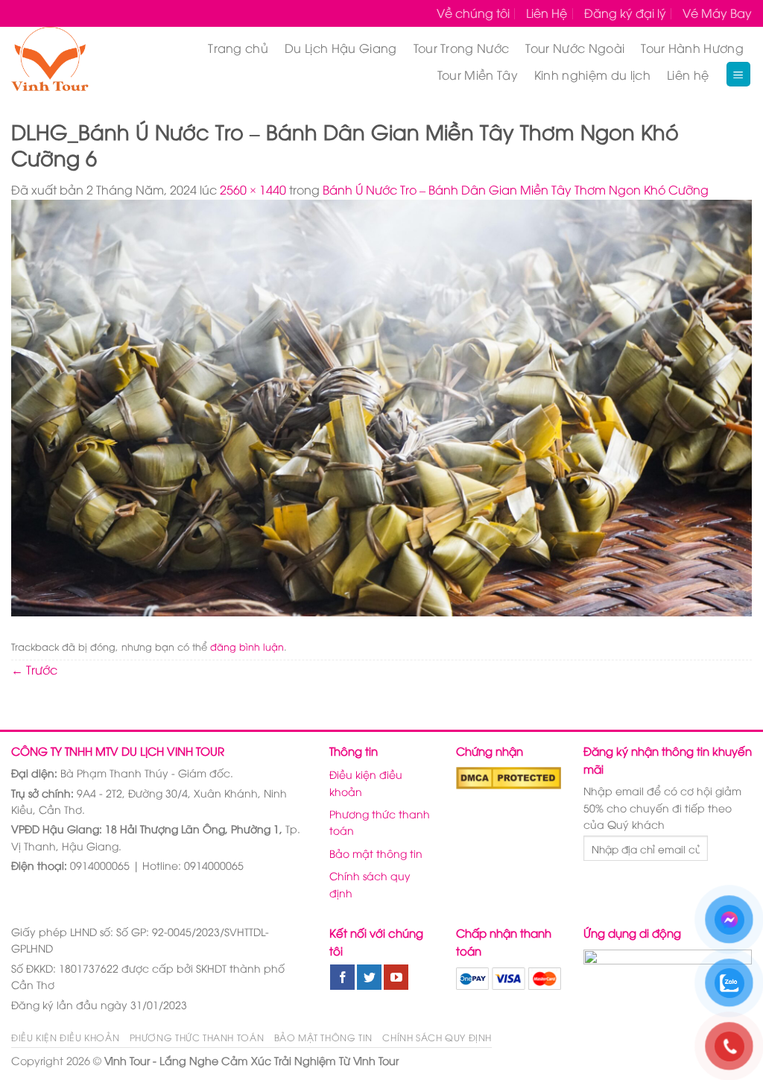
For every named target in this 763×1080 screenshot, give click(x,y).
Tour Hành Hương (692, 48)
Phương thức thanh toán (379, 821)
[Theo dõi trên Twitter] (369, 977)
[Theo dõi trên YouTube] (396, 977)
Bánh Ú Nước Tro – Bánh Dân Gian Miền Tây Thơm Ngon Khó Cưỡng (516, 189)
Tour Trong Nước (462, 48)
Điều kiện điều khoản (365, 782)
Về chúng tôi (473, 12)
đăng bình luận (247, 646)
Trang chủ (238, 48)
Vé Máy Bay (717, 12)
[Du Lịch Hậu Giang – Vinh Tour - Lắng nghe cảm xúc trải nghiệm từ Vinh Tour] (67, 61)
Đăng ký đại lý (625, 12)
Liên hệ (688, 74)
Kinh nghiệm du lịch (592, 74)
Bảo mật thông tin (375, 853)
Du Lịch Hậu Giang (340, 48)
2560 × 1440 (253, 189)
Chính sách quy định (370, 883)
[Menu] (738, 74)
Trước (34, 669)
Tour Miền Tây (477, 74)
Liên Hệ (546, 12)
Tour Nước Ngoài (574, 48)
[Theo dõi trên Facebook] (342, 977)
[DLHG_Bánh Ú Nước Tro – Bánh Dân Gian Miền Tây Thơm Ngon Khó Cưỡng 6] (381, 405)
